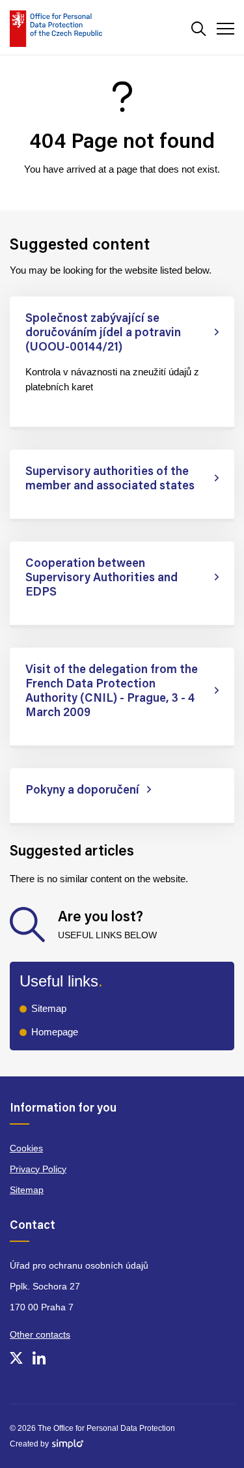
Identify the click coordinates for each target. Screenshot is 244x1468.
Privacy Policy (38, 1169)
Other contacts (40, 1334)
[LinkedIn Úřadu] (39, 1357)
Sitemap (48, 1008)
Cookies (26, 1148)
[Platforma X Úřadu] (16, 1358)
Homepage (54, 1031)
